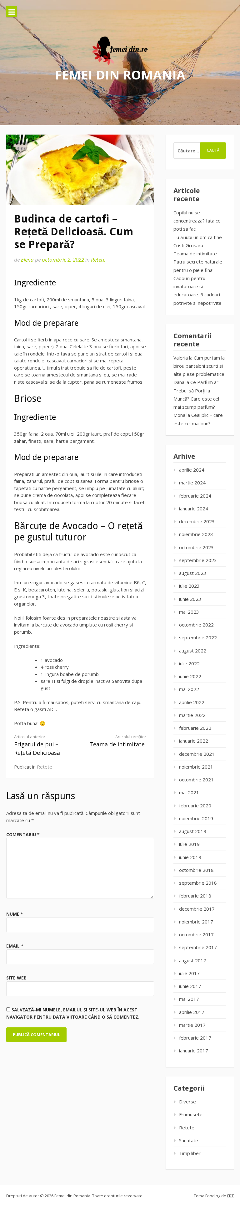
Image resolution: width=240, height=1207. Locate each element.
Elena (27, 259)
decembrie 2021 (197, 754)
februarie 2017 (195, 1038)
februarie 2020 (195, 805)
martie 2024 (192, 482)
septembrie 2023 (198, 560)
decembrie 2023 (197, 521)
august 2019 (192, 831)
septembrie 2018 (198, 883)
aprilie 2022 (191, 702)
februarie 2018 (195, 895)
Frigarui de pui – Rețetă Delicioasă (37, 745)
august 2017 (192, 960)
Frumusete (190, 1114)
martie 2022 (192, 715)
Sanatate (188, 1140)
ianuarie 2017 (193, 1050)
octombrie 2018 (196, 870)
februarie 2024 (195, 496)
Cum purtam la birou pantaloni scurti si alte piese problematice (199, 366)
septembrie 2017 (198, 947)
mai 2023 (189, 612)
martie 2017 (192, 1025)
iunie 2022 (190, 676)
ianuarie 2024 (193, 508)
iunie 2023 (190, 599)
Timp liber (190, 1153)
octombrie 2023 (196, 547)
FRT (230, 1196)
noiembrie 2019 (196, 818)
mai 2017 (189, 999)
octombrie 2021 (196, 779)
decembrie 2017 (197, 909)
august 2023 (192, 573)
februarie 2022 (195, 728)
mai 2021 (189, 792)
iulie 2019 (189, 844)
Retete (98, 259)
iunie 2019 (190, 857)
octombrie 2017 (196, 934)
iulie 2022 (189, 663)
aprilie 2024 (191, 470)
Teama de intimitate (117, 741)
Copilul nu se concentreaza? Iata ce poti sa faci (197, 220)
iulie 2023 (189, 586)
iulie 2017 (189, 973)
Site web (16, 978)
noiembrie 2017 (196, 921)
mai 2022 (189, 689)
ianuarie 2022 (193, 741)
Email (14, 946)
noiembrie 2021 (196, 767)
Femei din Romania (120, 74)
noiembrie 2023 (196, 534)
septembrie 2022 (198, 637)
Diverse (187, 1101)
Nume (14, 914)
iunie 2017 (190, 986)
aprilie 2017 (191, 1012)
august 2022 (192, 650)
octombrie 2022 (196, 624)
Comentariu (23, 834)
